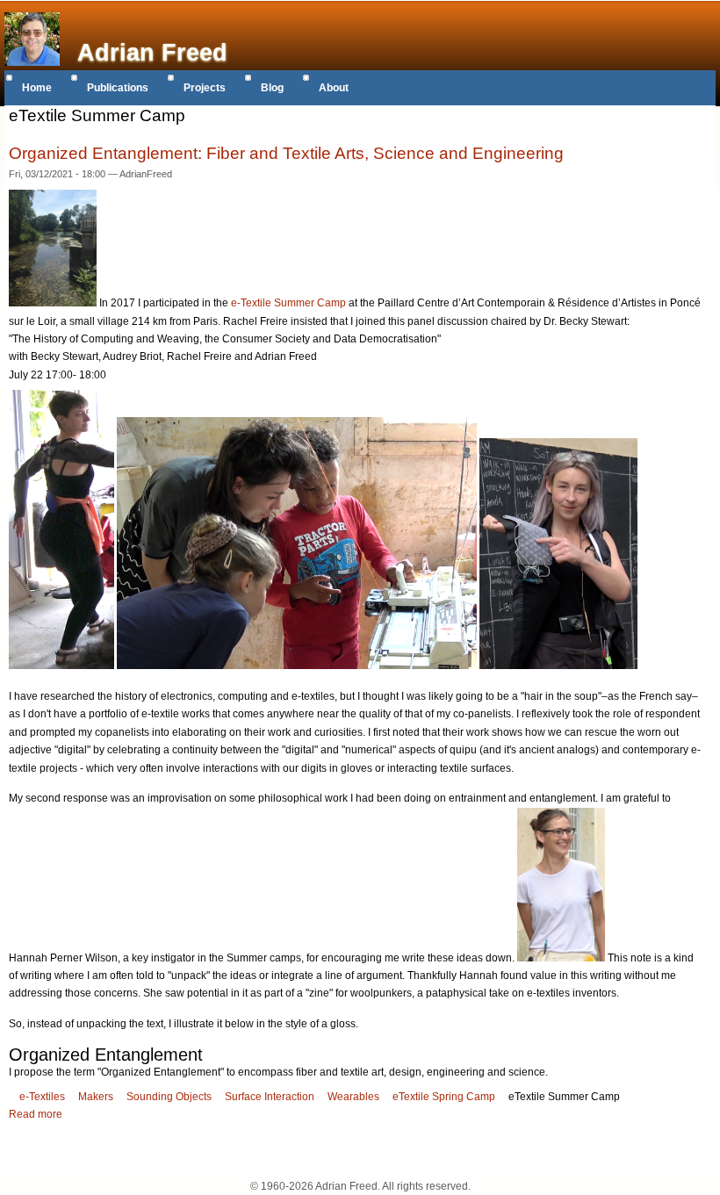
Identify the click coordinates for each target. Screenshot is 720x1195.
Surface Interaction (269, 1097)
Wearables (353, 1097)
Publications (117, 88)
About (334, 88)
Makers (95, 1097)
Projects (205, 88)
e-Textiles (42, 1097)
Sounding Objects (169, 1097)
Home (37, 88)
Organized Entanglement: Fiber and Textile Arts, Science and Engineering (286, 153)
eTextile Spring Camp (443, 1097)
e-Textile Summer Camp (288, 303)
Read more (35, 1114)
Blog (272, 88)
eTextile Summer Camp (564, 1097)
